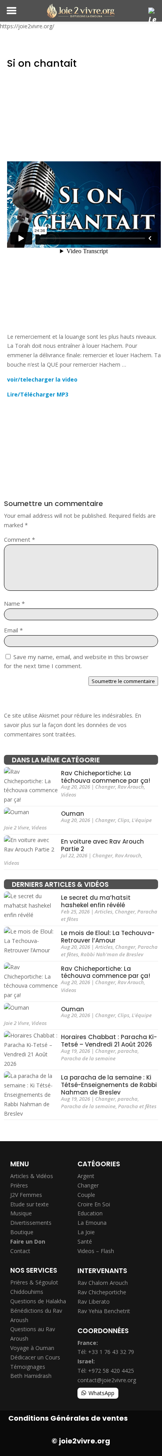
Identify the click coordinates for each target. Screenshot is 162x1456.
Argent (85, 1176)
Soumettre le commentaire (123, 681)
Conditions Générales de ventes (68, 1418)
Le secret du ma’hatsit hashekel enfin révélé (96, 901)
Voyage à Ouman (32, 1348)
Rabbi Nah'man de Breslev (112, 954)
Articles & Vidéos (31, 1176)
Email (13, 630)
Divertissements (31, 1222)
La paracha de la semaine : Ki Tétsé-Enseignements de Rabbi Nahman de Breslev (109, 1085)
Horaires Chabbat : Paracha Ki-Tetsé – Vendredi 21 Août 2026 (109, 1041)
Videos (68, 794)
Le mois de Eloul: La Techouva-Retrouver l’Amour (108, 937)
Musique (21, 1213)
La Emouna (92, 1222)
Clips (123, 820)
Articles (103, 911)
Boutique (21, 1232)
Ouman (72, 813)
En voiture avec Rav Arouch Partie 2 (102, 845)
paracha (128, 1050)
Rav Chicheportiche (101, 1292)
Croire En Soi (93, 1204)
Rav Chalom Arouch (102, 1282)
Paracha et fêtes (137, 1106)
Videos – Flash (95, 1251)
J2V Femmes (26, 1194)
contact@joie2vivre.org (106, 1380)
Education (90, 1213)
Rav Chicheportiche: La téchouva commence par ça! (105, 777)
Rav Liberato (93, 1301)
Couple (86, 1194)
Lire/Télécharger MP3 (37, 394)
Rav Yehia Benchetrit (103, 1311)
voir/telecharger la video (42, 379)
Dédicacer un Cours (35, 1357)
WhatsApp (101, 1393)
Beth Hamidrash (31, 1375)
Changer (105, 786)
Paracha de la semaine (88, 1058)
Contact (20, 1251)
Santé (84, 1241)
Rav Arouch (131, 786)
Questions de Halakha (38, 1301)
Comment (19, 539)
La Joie (86, 1232)
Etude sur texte (29, 1204)
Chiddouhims (26, 1291)
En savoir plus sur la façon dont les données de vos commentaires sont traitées (72, 725)
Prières (19, 1185)
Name (14, 603)
